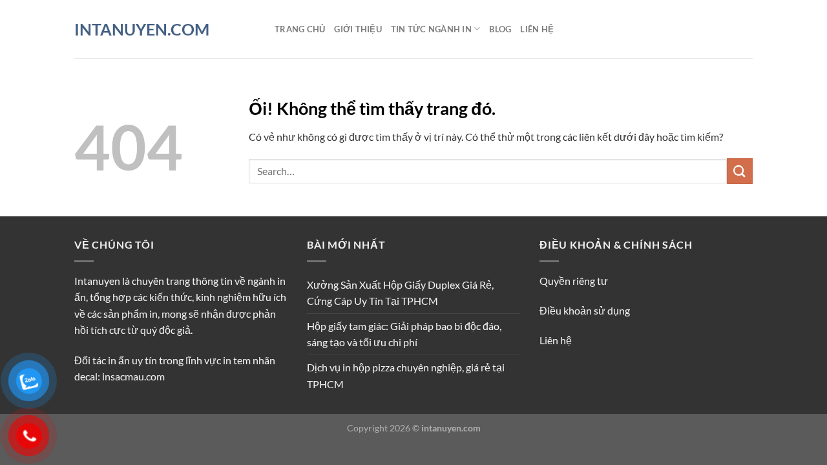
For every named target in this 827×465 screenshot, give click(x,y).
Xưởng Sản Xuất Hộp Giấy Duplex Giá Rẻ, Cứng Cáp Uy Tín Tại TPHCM (400, 292)
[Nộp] (740, 170)
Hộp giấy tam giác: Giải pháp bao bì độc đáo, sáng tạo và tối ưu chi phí (404, 334)
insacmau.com (133, 376)
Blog (500, 29)
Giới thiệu (358, 29)
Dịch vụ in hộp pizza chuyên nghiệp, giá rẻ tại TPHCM (406, 375)
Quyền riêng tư (573, 280)
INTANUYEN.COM (141, 29)
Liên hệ (537, 29)
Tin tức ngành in (431, 29)
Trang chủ (300, 29)
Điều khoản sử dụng (584, 310)
